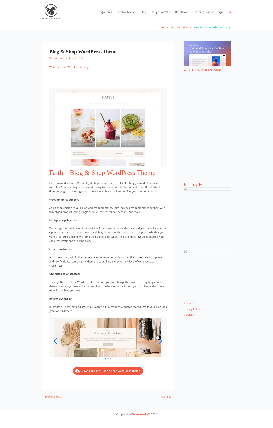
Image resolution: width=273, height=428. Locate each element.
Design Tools (104, 12)
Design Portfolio (160, 12)
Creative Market (126, 12)
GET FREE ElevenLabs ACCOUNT (202, 70)
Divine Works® (140, 414)
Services (189, 314)
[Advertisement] (207, 130)
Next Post (166, 396)
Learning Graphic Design (208, 12)
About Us (189, 303)
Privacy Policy (192, 309)
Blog (143, 12)
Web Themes (57, 67)
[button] (229, 12)
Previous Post (52, 396)
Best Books (181, 12)
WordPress (74, 67)
